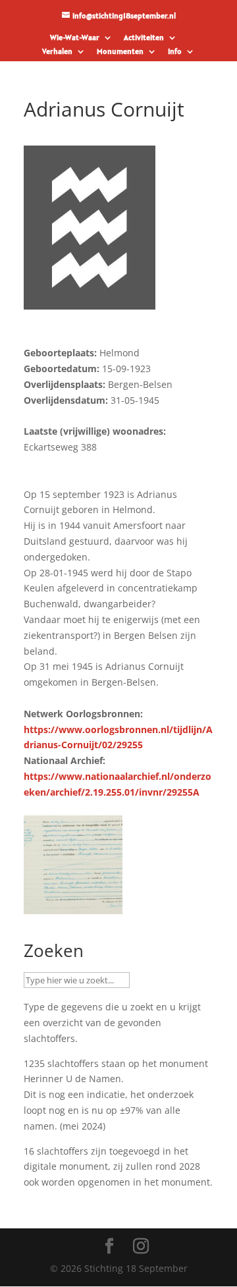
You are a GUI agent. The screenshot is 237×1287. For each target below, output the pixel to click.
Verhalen (57, 51)
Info (175, 51)
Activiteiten (144, 38)
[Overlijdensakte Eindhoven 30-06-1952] (73, 906)
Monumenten (120, 51)
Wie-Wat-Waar (74, 38)
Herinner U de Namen (72, 1078)
